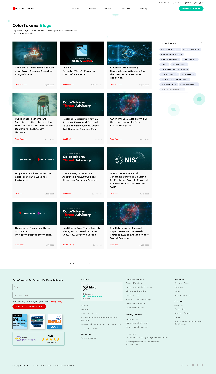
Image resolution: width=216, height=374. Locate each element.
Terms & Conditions (49, 365)
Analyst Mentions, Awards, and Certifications (188, 322)
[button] (202, 43)
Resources (126, 9)
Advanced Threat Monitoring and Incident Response (100, 319)
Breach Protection (89, 313)
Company (144, 9)
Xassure (84, 309)
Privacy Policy (56, 302)
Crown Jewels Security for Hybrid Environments (147, 338)
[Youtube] (193, 365)
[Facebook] (197, 365)
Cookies (34, 365)
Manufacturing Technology (138, 299)
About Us (178, 305)
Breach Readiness (168, 59)
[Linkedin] (182, 365)
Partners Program (89, 338)
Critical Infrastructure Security (173, 79)
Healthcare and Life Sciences (139, 287)
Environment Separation (137, 327)
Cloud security (178, 64)
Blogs (177, 291)
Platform (76, 9)
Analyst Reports (190, 49)
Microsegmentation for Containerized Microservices (143, 343)
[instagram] (202, 365)
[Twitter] (187, 365)
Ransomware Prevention (137, 323)
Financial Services (134, 283)
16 (89, 263)
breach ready (188, 59)
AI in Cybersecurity (168, 49)
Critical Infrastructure (135, 304)
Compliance (186, 74)
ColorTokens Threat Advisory (173, 69)
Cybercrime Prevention (171, 89)
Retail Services (132, 295)
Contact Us (164, 3)
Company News (167, 74)
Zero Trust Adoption (90, 328)
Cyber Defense (167, 84)
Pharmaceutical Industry (137, 291)
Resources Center (182, 295)
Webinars (178, 287)
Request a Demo (190, 8)
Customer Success (182, 283)
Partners (109, 9)
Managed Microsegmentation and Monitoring (101, 324)
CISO (163, 64)
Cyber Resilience (187, 84)
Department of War (135, 308)
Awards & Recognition (170, 54)
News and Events (182, 313)
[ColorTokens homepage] (23, 8)
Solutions (93, 9)
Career (177, 317)
